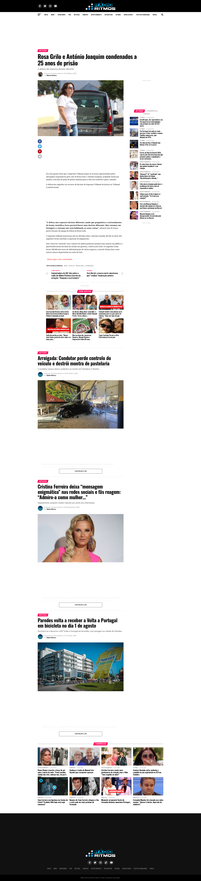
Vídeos (155, 14)
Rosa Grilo (80, 265)
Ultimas (118, 14)
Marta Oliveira (52, 75)
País (69, 14)
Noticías (77, 14)
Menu (52, 14)
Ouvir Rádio (61, 14)
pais (66, 265)
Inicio (46, 14)
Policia (72, 265)
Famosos (85, 14)
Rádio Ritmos (51, 375)
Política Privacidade (143, 14)
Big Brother (109, 14)
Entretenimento (96, 14)
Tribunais (89, 265)
